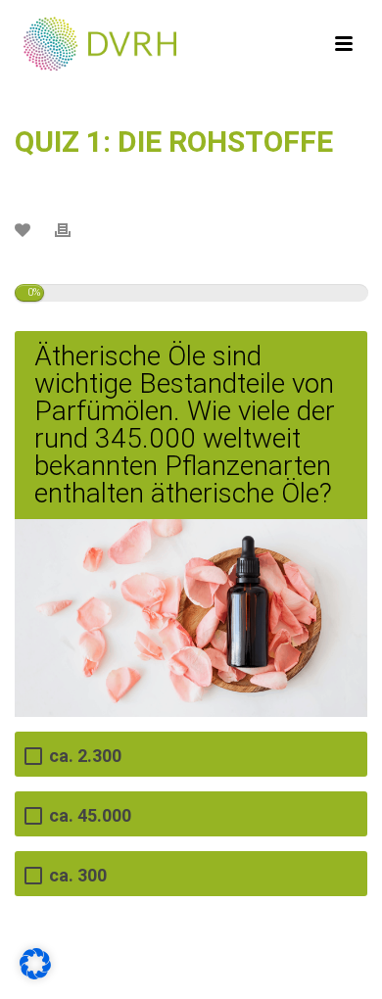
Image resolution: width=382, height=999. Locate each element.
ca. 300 (78, 875)
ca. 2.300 (85, 755)
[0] (25, 228)
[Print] (72, 230)
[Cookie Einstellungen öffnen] (35, 972)
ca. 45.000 (90, 815)
